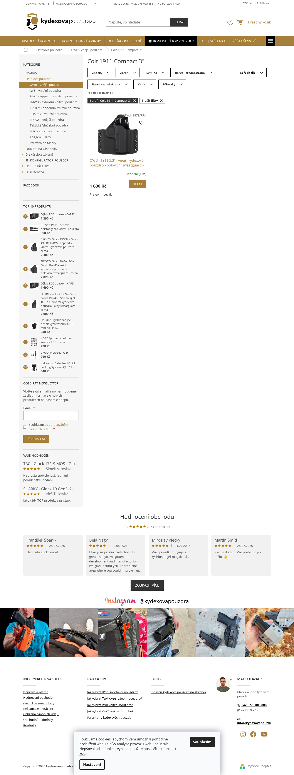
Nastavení (92, 764)
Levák (108, 194)
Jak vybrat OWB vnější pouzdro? (110, 711)
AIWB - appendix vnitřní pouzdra (53, 96)
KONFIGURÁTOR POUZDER (49, 160)
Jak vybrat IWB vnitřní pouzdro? (110, 705)
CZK (245, 3)
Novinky (31, 73)
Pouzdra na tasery (43, 143)
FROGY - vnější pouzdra (47, 120)
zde (82, 753)
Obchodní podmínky (38, 720)
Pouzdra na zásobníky (41, 149)
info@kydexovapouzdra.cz (257, 723)
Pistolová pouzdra (38, 79)
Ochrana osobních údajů (41, 714)
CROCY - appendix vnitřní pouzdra (55, 108)
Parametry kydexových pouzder (110, 717)
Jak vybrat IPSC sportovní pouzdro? (112, 692)
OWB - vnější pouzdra (45, 85)
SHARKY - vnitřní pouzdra (48, 114)
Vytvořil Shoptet (259, 766)
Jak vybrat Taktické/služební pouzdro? (114, 698)
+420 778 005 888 (254, 705)
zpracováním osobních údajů (48, 426)
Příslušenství (34, 172)
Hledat (179, 22)
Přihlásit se (36, 439)
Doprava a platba (38, 3)
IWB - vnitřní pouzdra (45, 90)
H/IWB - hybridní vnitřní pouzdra (53, 102)
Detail (138, 184)
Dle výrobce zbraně (39, 154)
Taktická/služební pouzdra (49, 125)
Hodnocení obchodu (71, 3)
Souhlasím (202, 742)
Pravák (94, 194)
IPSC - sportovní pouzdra (48, 131)
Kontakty (29, 725)
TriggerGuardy (40, 137)
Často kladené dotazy (38, 703)
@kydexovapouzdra (164, 601)
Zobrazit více (147, 585)
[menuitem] (39, 41)
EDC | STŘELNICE (37, 166)
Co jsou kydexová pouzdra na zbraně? (178, 692)
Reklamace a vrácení (38, 709)
